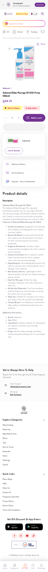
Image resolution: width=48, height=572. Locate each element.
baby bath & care (10, 434)
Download (40, 5)
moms (5, 438)
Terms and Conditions (11, 510)
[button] (24, 127)
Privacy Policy (8, 501)
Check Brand (14, 150)
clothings (6, 460)
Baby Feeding (8, 425)
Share (43, 44)
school (5, 464)
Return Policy (8, 505)
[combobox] (24, 24)
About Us (6, 488)
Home (5, 38)
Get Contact (15, 394)
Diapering (6, 429)
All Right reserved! (32, 555)
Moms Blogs (7, 479)
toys (4, 442)
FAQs (5, 483)
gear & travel (8, 447)
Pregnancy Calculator (11, 497)
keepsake (7, 451)
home (5, 456)
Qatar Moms (19, 555)
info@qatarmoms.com (20, 386)
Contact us (7, 492)
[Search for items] (6, 23)
